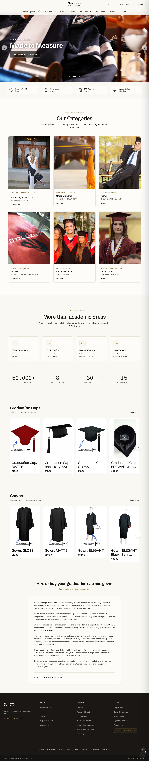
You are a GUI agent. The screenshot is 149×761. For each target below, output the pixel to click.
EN (131, 4)
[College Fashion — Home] (74, 4)
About (124, 12)
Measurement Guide (84, 721)
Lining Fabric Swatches (85, 725)
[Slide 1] (69, 76)
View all (133, 413)
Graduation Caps (50, 12)
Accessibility (118, 725)
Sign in (120, 4)
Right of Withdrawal (121, 721)
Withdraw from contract (127, 730)
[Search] (108, 4)
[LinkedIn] (143, 749)
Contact (80, 708)
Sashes (72, 12)
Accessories (100, 12)
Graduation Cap (46, 708)
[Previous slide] (4, 47)
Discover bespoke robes (24, 54)
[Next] (138, 447)
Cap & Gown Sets (85, 12)
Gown (42, 712)
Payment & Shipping (84, 712)
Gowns (62, 12)
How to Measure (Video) (86, 729)
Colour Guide (82, 716)
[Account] (113, 4)
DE (127, 4)
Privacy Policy (119, 716)
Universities (113, 12)
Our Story (80, 734)
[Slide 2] (74, 76)
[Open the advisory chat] (142, 754)
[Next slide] (144, 47)
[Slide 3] (79, 76)
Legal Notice (118, 708)
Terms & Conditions (121, 712)
